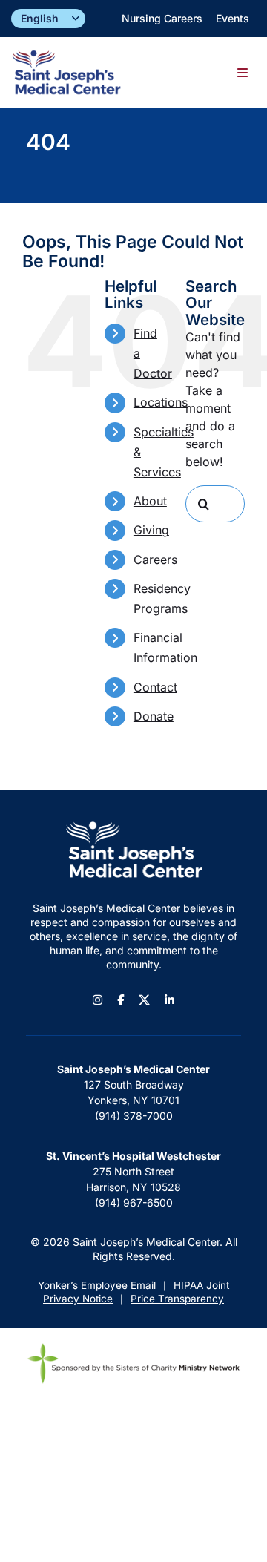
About (150, 500)
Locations (161, 402)
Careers (155, 559)
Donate (154, 716)
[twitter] (144, 999)
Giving (151, 529)
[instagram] (97, 999)
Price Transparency (177, 1299)
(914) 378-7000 (134, 1115)
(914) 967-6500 (134, 1202)
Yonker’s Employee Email (97, 1285)
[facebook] (120, 999)
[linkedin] (169, 999)
